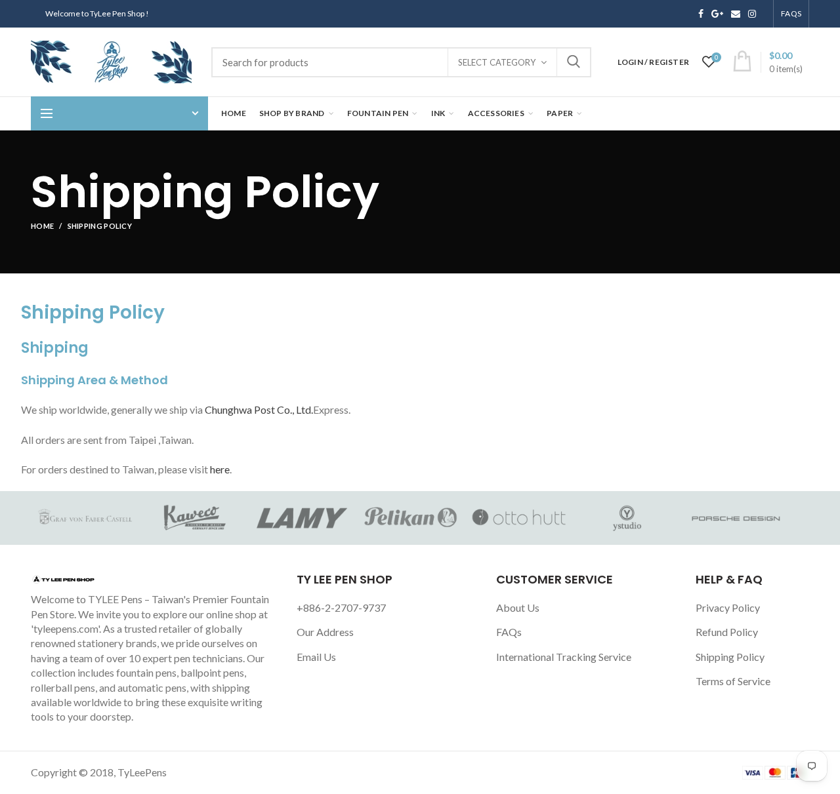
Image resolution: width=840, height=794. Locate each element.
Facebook (700, 13)
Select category (497, 62)
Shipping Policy (730, 656)
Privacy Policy (728, 607)
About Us (517, 607)
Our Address (325, 631)
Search (573, 62)
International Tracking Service (563, 656)
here (220, 469)
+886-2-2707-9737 (341, 607)
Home (42, 226)
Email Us (316, 656)
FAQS (791, 13)
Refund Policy (727, 631)
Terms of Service (733, 681)
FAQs (509, 631)
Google (717, 13)
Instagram (752, 13)
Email (735, 13)
